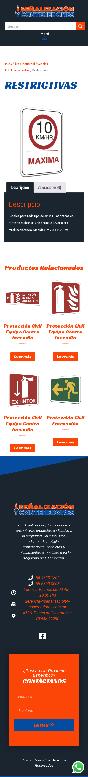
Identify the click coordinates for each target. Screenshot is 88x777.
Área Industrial (24, 64)
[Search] (80, 26)
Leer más (22, 356)
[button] (45, 38)
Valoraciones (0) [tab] (49, 187)
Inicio (8, 64)
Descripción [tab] (20, 187)
